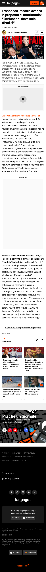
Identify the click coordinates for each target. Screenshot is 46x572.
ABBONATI (34, 3)
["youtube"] (15, 430)
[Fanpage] (23, 500)
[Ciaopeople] (23, 565)
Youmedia (5, 453)
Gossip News (6, 334)
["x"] (21, 430)
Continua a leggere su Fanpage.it (23, 327)
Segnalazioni (16, 453)
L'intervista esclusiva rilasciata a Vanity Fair (21, 115)
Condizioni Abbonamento (24, 457)
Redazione (5, 460)
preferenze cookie (19, 460)
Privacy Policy (29, 453)
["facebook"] (26, 430)
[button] (42, 32)
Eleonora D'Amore (20, 32)
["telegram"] (31, 430)
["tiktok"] (4, 430)
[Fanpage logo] (13, 3)
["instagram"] (10, 430)
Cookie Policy (7, 457)
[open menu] (2, 3)
